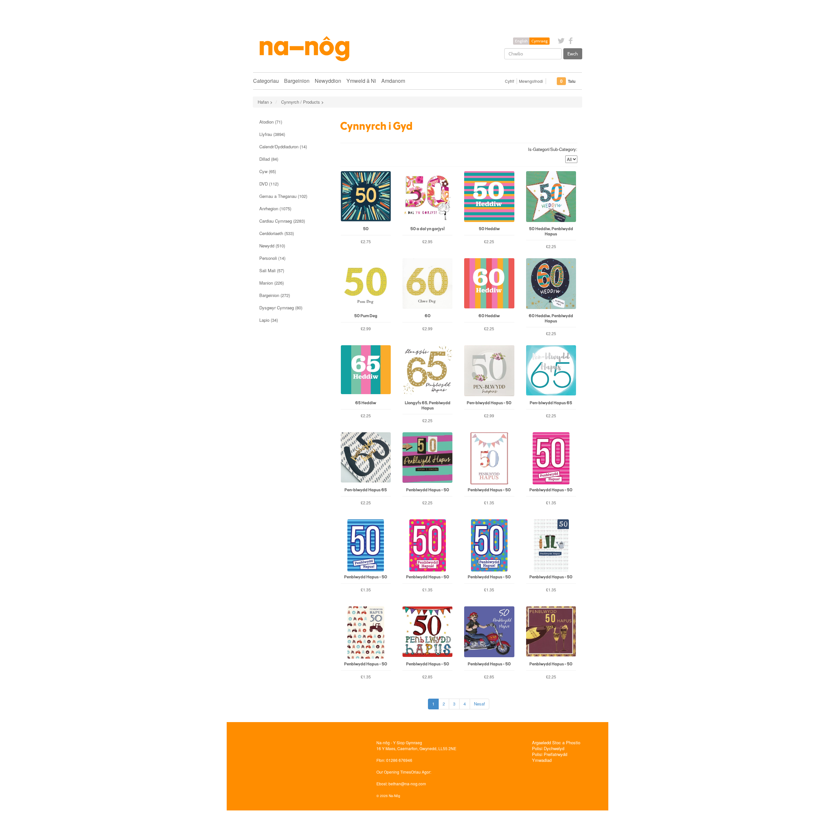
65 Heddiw (365, 403)
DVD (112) (269, 184)
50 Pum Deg (365, 316)
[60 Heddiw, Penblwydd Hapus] (551, 284)
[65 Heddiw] (366, 371)
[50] (366, 197)
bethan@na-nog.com (407, 783)
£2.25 (489, 241)
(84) (268, 159)
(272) (274, 295)
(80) (280, 307)
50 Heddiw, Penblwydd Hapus (551, 231)
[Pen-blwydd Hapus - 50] (489, 371)
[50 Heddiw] (489, 197)
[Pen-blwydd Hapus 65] (551, 371)
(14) (283, 146)
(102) (283, 196)
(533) (276, 233)
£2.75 (366, 241)
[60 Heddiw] (489, 284)
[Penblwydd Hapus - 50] (427, 458)
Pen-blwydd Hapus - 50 (489, 403)
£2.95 (427, 241)
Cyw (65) (267, 171)
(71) (270, 122)
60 (428, 316)
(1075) (275, 208)
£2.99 (366, 328)
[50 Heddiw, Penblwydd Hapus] (551, 197)
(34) (268, 320)
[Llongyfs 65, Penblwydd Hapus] (427, 371)
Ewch (573, 54)
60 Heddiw (489, 316)
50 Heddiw (489, 229)
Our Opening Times (393, 772)
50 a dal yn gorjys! (427, 229)
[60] (427, 284)
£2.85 (427, 676)
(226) (271, 283)
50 (366, 229)
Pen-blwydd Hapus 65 (551, 403)
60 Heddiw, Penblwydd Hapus (551, 318)
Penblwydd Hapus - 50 (427, 490)
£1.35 (489, 502)
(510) (272, 246)
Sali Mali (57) (271, 270)
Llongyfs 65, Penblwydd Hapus (427, 405)
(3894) (272, 134)
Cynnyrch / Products (300, 102)
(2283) (282, 221)
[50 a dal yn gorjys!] (427, 197)
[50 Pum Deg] (366, 284)
